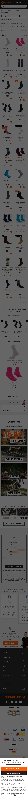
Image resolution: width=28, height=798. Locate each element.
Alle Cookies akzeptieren (13, 769)
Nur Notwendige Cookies (14, 773)
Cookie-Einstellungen (13, 764)
